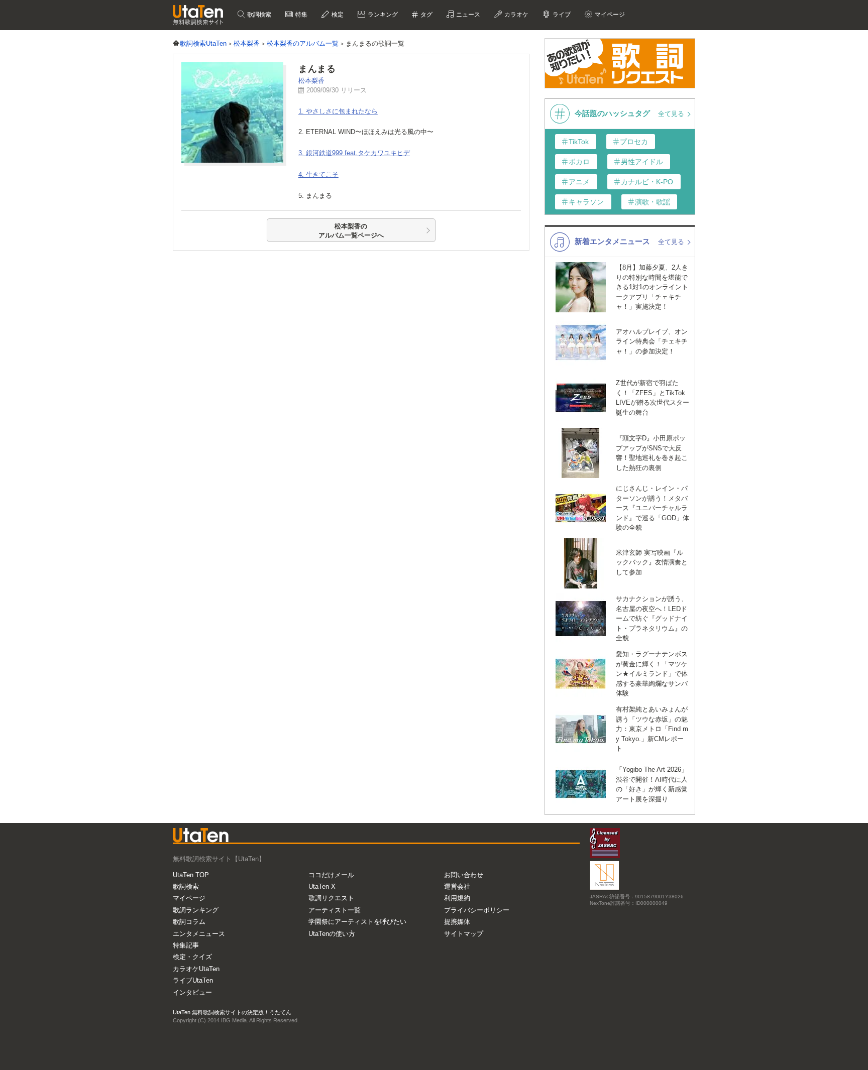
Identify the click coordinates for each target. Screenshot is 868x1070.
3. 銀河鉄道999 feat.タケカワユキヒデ (354, 153)
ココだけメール (331, 875)
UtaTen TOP (191, 875)
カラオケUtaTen (196, 969)
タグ (425, 14)
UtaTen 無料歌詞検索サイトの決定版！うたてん (232, 1012)
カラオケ (515, 14)
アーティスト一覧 (334, 910)
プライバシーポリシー (476, 910)
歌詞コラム (189, 921)
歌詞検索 (258, 14)
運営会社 (457, 886)
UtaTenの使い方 (331, 933)
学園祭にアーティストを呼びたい (357, 921)
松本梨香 (311, 80)
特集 (300, 14)
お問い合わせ (463, 875)
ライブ (561, 14)
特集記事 (186, 945)
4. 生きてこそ (318, 174)
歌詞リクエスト (331, 898)
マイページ (189, 898)
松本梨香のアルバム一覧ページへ (351, 230)
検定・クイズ (192, 957)
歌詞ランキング (196, 910)
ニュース (467, 14)
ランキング (382, 14)
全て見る (672, 113)
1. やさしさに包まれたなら (338, 111)
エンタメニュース (199, 933)
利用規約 (457, 898)
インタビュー (192, 992)
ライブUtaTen (193, 980)
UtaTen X (322, 886)
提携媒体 (457, 921)
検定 (337, 14)
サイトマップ (463, 933)
